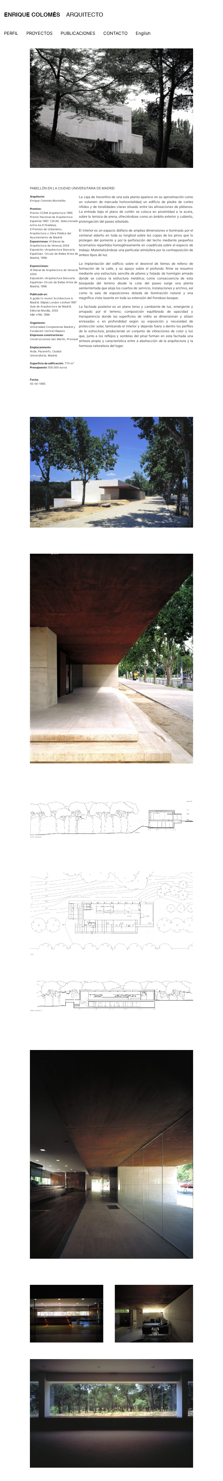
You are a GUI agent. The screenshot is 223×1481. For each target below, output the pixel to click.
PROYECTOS (39, 33)
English (143, 33)
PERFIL (11, 33)
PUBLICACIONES (78, 33)
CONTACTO (115, 33)
